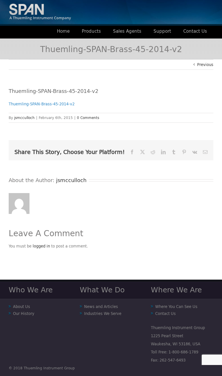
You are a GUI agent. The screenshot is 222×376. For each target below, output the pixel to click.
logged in (41, 246)
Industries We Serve (102, 313)
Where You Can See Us (176, 306)
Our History (23, 313)
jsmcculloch (24, 117)
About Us (21, 306)
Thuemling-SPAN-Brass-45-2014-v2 (42, 104)
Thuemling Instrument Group (49, 368)
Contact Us (165, 313)
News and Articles (101, 306)
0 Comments (88, 117)
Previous (205, 64)
